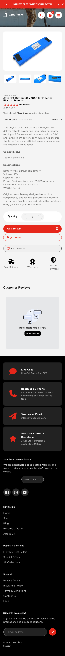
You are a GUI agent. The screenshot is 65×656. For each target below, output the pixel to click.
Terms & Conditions (14, 590)
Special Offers (11, 557)
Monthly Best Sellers (15, 552)
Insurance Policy (13, 585)
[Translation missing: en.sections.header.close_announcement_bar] (62, 4)
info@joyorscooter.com (33, 418)
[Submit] (52, 632)
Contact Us (9, 596)
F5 (22, 157)
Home (6, 513)
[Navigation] (58, 15)
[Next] (58, 4)
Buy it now (14, 237)
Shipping (22, 113)
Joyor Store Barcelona (33, 441)
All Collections (11, 562)
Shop (6, 518)
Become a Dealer (13, 528)
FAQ (6, 601)
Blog (6, 523)
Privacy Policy (11, 580)
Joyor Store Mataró (31, 444)
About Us (9, 533)
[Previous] (6, 4)
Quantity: (13, 216)
